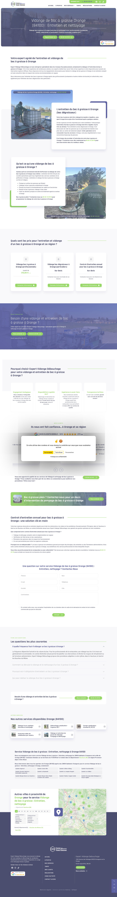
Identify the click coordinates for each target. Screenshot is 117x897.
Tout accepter (48, 452)
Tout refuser (59, 452)
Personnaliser (69, 452)
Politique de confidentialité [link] (58, 456)
